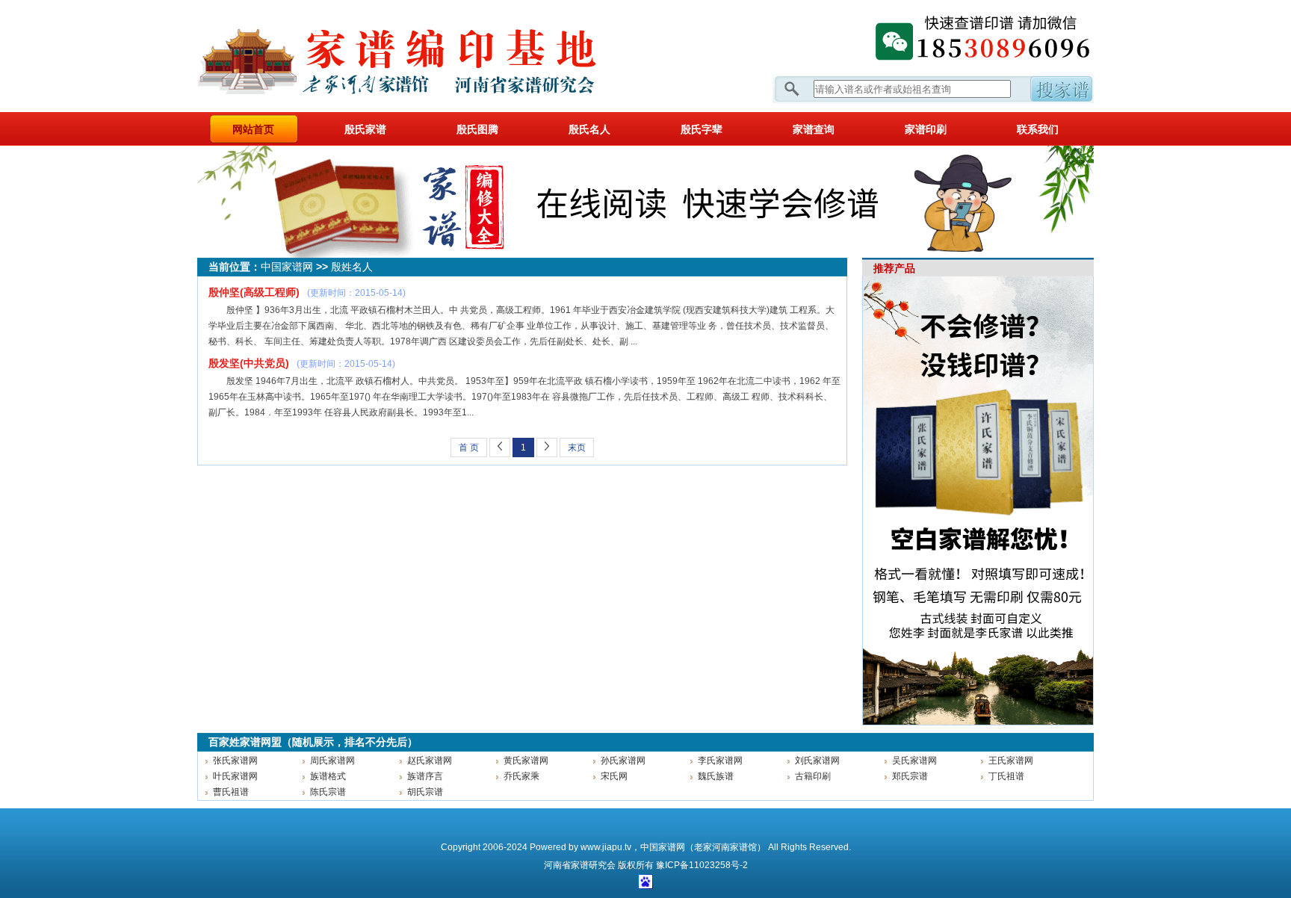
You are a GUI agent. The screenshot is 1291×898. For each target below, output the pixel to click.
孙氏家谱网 (623, 760)
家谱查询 (814, 129)
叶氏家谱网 (235, 776)
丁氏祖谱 (1006, 776)
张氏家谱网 (235, 760)
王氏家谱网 (1010, 760)
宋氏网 (614, 776)
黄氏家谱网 (526, 760)
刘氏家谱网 (817, 760)
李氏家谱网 (720, 760)
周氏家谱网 (332, 760)
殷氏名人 (589, 129)
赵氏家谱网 (429, 760)
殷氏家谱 (365, 129)
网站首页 (253, 129)
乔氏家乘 (521, 776)
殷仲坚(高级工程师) (254, 292)
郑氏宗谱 (910, 776)
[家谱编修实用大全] (645, 255)
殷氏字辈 (701, 129)
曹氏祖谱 (231, 792)
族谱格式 (328, 776)
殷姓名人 (352, 267)
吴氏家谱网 (914, 760)
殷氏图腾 (477, 129)
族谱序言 (425, 776)
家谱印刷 (926, 129)
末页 (577, 447)
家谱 (580, 865)
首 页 (469, 447)
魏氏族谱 (716, 776)
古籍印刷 (813, 776)
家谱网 (421, 56)
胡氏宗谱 (425, 792)
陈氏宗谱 (328, 792)
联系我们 (1038, 129)
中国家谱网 (287, 267)
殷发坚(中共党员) (248, 363)
